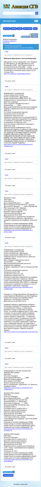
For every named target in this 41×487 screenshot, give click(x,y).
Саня (6, 51)
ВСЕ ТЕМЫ (7, 28)
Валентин (6, 43)
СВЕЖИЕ (13, 28)
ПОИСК (20, 28)
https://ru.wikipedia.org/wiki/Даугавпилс (17, 74)
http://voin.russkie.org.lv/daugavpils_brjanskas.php (21, 332)
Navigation (9, 21)
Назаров (6, 41)
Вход (35, 28)
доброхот (13, 41)
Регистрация (27, 28)
